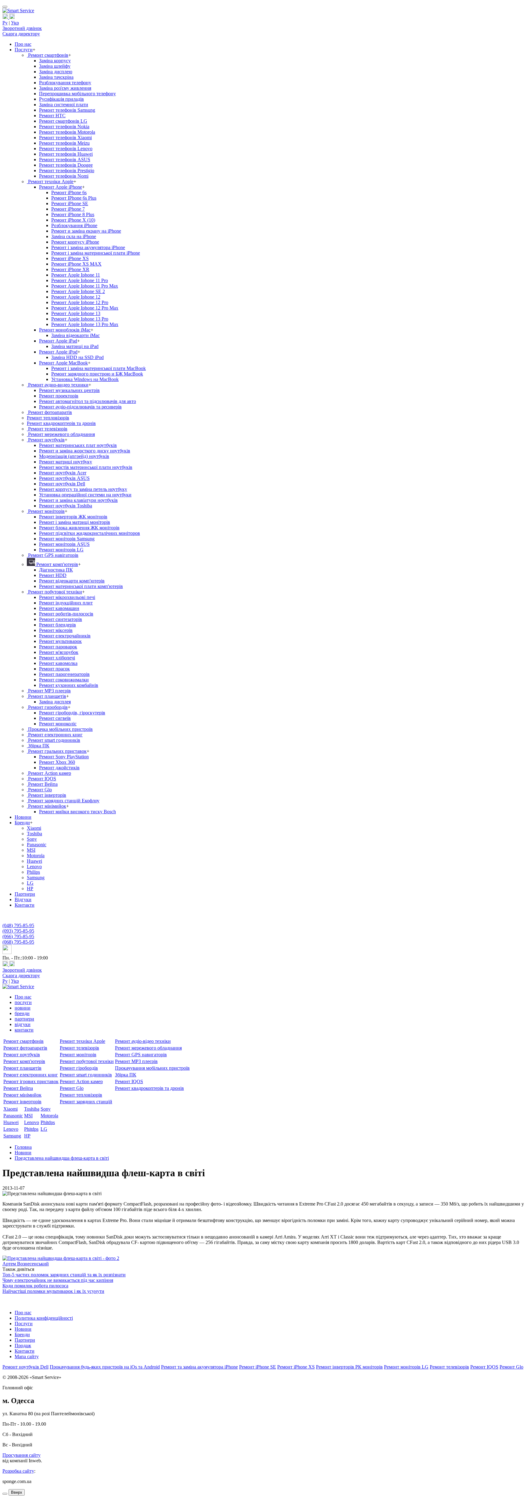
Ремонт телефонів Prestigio (66, 170)
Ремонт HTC (52, 115)
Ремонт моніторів (46, 511)
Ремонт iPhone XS (70, 258)
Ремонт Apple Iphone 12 (75, 296)
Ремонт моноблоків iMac (65, 329)
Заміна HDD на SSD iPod (77, 357)
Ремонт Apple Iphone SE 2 (78, 291)
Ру (5, 22)
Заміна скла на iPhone (73, 236)
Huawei (34, 861)
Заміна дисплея (55, 701)
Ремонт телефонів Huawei (66, 154)
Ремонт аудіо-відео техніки (143, 1041)
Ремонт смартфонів (47, 55)
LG (30, 883)
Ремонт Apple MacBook (63, 362)
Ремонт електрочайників (65, 635)
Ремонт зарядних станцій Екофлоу (63, 800)
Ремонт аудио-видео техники (57, 384)
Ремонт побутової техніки (54, 591)
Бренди (22, 822)
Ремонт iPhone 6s (69, 192)
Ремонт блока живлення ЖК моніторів (79, 527)
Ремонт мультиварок (60, 641)
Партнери (25, 894)
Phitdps (48, 1122)
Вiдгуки (23, 899)
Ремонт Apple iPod (58, 351)
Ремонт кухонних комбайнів (68, 685)
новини (22, 1007)
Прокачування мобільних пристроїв (152, 1068)
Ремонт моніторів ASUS (64, 544)
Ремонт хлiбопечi (57, 657)
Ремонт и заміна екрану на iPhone (86, 231)
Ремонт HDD (52, 575)
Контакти (24, 905)
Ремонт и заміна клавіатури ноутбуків (78, 500)
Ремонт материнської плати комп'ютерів (81, 586)
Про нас (23, 44)
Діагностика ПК (56, 569)
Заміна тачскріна (56, 77)
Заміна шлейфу (54, 66)
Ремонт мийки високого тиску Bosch (77, 811)
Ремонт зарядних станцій (86, 1101)
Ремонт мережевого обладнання (61, 434)
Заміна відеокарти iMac (75, 335)
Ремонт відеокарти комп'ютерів (72, 580)
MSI (31, 850)
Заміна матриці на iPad (75, 346)
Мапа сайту (27, 1356)
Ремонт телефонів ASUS (64, 159)
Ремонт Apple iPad (58, 340)
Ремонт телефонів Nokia (64, 126)
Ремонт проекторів (58, 395)
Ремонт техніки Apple (50, 181)
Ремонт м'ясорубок (58, 652)
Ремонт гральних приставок (57, 751)
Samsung (36, 877)
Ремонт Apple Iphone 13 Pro (79, 318)
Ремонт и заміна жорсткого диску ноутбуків (84, 450)
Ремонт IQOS (41, 778)
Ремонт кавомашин (59, 608)
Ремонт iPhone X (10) (73, 220)
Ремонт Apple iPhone (60, 187)
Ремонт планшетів (46, 696)
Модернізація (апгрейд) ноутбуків (74, 456)
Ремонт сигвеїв (55, 718)
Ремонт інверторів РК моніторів (349, 1366)
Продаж (23, 1345)
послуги (23, 1002)
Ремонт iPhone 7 (68, 209)
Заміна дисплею (55, 71)
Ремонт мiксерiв (56, 630)
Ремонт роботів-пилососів (66, 613)
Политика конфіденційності (44, 1318)
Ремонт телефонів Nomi (63, 176)
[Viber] (5, 17)
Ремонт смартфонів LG (63, 121)
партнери (24, 1018)
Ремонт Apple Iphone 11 (75, 274)
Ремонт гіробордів (79, 1068)
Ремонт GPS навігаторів (52, 555)
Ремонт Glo (39, 789)
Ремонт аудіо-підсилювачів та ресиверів (80, 406)
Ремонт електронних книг (55, 734)
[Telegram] (12, 17)
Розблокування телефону (65, 82)
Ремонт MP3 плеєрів (49, 690)
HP (30, 888)
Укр (15, 22)
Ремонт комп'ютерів (56, 564)
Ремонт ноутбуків (46, 439)
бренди (22, 1013)
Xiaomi (34, 828)
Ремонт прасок (54, 668)
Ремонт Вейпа (42, 784)
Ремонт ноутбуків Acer (62, 472)
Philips (33, 872)
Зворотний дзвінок (22, 28)
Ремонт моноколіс (58, 723)
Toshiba (34, 833)
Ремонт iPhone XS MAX (76, 264)
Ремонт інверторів (46, 795)
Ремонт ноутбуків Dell (62, 483)
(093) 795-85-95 (18, 931)
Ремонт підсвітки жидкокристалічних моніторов (89, 533)
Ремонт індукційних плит (66, 602)
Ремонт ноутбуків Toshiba (65, 505)
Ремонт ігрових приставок (31, 1081)
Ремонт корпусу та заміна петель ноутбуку (83, 489)
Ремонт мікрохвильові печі (67, 597)
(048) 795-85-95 (18, 925)
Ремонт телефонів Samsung (67, 110)
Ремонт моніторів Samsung (67, 538)
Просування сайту (21, 1455)
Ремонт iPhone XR (70, 269)
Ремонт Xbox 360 (57, 762)
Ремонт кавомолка (58, 663)
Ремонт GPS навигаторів (141, 1054)
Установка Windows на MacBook (85, 379)
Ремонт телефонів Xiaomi (65, 137)
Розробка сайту (18, 1471)
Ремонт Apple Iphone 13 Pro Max (84, 324)
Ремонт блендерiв (57, 624)
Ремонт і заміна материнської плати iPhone (95, 253)
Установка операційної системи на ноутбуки (85, 494)
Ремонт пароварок (58, 646)
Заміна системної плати (63, 104)
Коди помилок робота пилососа (35, 1285)
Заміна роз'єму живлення (65, 88)
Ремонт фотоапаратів (49, 412)
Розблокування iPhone (74, 225)
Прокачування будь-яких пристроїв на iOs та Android (105, 1366)
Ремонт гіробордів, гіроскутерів (72, 712)
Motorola (36, 855)
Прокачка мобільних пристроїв (60, 729)
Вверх (16, 1492)
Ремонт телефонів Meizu (64, 143)
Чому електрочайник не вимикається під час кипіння (57, 1280)
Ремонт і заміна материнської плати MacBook (98, 368)
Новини (23, 817)
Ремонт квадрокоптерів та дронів (61, 423)
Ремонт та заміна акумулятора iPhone (199, 1366)
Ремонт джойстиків (59, 767)
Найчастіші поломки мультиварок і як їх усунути (53, 1291)
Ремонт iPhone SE (69, 203)
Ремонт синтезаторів (60, 619)
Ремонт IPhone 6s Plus (73, 198)
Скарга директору (21, 33)
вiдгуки (22, 1024)
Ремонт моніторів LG (61, 549)
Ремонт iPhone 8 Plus (72, 214)
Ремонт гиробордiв (47, 707)
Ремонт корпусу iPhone (75, 242)
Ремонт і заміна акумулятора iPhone (88, 247)
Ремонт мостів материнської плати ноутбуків (85, 467)
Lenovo (34, 866)
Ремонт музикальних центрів (69, 390)
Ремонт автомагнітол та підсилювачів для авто (87, 401)
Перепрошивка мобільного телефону (77, 93)
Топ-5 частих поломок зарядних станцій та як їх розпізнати (64, 1274)
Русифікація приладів (61, 99)
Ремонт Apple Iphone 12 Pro (79, 302)
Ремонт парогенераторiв (64, 674)
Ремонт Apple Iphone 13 (75, 313)
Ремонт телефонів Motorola (67, 132)
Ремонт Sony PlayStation (64, 756)
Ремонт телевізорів (47, 428)
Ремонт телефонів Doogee (66, 165)
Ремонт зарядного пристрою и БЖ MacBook (97, 373)
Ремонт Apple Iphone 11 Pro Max (84, 285)
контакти (24, 1029)
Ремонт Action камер (49, 773)
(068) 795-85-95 (18, 942)
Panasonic (36, 844)
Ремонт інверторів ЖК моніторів (73, 516)
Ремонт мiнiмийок (46, 806)
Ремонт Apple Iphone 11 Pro (79, 280)
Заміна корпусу (55, 60)
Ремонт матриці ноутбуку (65, 461)
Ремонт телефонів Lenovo (65, 148)
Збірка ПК (38, 745)
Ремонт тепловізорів (48, 417)
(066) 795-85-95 (18, 936)
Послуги (24, 49)
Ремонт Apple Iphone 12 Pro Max (84, 307)
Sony (32, 839)
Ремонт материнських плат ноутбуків (78, 445)
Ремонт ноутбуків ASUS (64, 478)
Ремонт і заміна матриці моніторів (74, 522)
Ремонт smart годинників (53, 740)
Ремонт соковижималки (64, 679)
